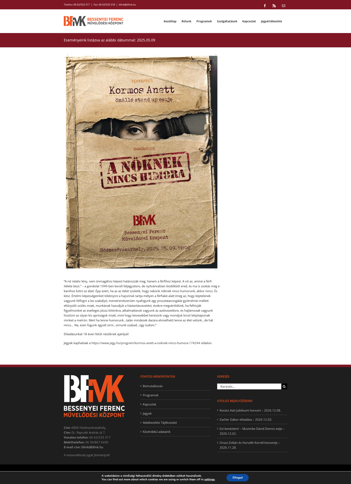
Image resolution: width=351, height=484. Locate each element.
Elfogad (238, 478)
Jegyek (147, 413)
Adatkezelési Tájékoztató (160, 422)
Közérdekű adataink (156, 432)
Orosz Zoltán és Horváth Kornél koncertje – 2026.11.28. (250, 445)
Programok (150, 395)
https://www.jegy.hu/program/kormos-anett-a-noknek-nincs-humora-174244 (145, 343)
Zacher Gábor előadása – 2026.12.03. (246, 419)
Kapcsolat (149, 404)
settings (209, 479)
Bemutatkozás (153, 386)
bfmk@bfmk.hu (127, 4)
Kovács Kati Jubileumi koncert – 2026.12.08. (250, 410)
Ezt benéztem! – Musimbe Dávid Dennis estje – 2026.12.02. (252, 431)
